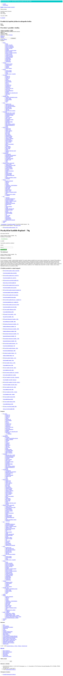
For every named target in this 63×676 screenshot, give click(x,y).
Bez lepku (7, 437)
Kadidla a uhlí (8, 159)
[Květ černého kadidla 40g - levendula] (11, 372)
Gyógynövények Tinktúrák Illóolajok (10, 636)
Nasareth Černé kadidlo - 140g (8, 316)
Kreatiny (7, 184)
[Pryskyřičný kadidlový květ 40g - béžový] (11, 382)
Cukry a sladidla (8, 137)
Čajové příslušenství (9, 90)
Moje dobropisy (6, 653)
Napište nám (5, 628)
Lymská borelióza (8, 167)
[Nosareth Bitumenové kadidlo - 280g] (10, 319)
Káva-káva (7, 133)
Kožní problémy (8, 166)
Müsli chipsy (7, 445)
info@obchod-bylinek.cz (11, 669)
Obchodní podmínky (7, 632)
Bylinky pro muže (8, 44)
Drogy (6, 72)
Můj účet (2, 648)
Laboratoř (7, 216)
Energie (6, 100)
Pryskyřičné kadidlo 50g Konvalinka (9, 297)
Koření (6, 149)
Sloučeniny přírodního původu (11, 97)
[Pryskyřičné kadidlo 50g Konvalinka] (10, 294)
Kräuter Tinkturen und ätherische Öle (10, 637)
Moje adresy (5, 654)
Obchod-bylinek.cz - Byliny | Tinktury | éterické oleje (16, 645)
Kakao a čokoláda (8, 140)
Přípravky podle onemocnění (8, 163)
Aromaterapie (5, 153)
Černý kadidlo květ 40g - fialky (8, 370)
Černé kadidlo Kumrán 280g (8, 399)
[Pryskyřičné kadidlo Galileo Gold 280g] (11, 270)
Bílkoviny (7, 182)
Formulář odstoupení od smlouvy (9, 674)
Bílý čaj (6, 82)
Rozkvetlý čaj (8, 80)
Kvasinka (7, 169)
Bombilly (10, 433)
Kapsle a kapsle (8, 70)
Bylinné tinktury (8, 65)
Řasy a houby (8, 147)
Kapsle (4, 69)
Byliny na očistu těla (9, 46)
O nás (4, 629)
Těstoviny (7, 446)
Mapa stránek (5, 633)
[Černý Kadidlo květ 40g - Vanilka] (10, 391)
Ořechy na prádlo (8, 213)
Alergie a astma (8, 164)
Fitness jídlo (7, 187)
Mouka (6, 145)
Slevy (4, 624)
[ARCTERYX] (3, 39)
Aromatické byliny (9, 54)
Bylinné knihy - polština (10, 613)
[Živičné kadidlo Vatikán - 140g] (9, 358)
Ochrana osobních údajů (7, 631)
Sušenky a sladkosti (9, 439)
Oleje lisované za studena (10, 106)
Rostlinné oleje (8, 104)
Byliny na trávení (8, 51)
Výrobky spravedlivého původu (11, 438)
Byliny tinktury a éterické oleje (9, 640)
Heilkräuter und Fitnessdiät (8, 641)
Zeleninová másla (8, 136)
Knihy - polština (6, 612)
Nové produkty (6, 626)
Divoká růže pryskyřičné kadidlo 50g (9, 282)
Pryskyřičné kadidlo (9, 158)
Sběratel (7, 151)
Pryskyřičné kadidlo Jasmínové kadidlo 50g (10, 292)
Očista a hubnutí (8, 173)
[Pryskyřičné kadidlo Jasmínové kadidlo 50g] (12, 290)
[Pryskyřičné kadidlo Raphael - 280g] (10, 348)
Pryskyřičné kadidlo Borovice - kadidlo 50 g (10, 302)
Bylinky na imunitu (9, 56)
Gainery (7, 183)
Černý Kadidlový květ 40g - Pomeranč (9, 379)
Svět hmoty (7, 178)
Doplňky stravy (6, 96)
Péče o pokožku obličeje (10, 124)
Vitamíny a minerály (9, 138)
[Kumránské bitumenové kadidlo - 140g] (11, 338)
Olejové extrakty (8, 108)
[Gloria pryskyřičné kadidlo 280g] (10, 406)
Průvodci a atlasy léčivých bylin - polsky (13, 616)
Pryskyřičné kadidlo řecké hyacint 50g (9, 287)
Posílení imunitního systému (10, 177)
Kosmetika (5, 111)
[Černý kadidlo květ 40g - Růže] (9, 387)
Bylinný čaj (7, 76)
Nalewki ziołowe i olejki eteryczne (9, 639)
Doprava (4, 630)
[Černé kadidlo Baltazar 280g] (9, 401)
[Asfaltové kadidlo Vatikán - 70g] (9, 353)
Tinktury (4, 62)
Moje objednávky (6, 650)
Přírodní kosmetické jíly (10, 114)
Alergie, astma (8, 98)
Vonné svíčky (8, 157)
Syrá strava (7, 442)
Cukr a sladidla (8, 141)
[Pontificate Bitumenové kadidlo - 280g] (11, 328)
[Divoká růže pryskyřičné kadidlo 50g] (10, 280)
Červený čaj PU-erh (9, 88)
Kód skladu (2, 233)
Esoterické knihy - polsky (10, 614)
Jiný (4, 196)
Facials (6, 211)
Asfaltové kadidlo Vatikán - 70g (8, 355)
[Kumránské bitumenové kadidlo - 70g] (11, 333)
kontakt (4, 3)
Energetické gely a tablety (10, 194)
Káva (6, 95)
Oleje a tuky (7, 447)
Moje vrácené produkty (7, 651)
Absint (6, 207)
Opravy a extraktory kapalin (10, 200)
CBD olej (7, 109)
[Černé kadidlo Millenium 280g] (9, 309)
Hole (6, 193)
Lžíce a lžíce (7, 215)
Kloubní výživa (8, 189)
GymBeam (7, 195)
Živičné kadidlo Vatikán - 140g (8, 360)
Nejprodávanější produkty (8, 627)
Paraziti (6, 172)
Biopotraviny (5, 436)
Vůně (6, 160)
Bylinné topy (7, 60)
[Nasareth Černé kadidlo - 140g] (9, 314)
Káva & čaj (7, 89)
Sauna (6, 161)
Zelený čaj (7, 78)
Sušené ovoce (8, 128)
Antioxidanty (8, 146)
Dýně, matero (8, 217)
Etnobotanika (8, 58)
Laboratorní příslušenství (10, 198)
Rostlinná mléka (8, 449)
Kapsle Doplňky (8, 71)
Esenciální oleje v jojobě (10, 112)
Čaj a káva (5, 75)
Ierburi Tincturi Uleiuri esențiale (9, 638)
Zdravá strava (5, 127)
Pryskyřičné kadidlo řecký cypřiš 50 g (9, 277)
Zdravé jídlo (7, 131)
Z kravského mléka (9, 450)
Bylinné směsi (8, 59)
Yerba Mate (7, 93)
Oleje (4, 102)
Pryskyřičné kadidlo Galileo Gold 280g (10, 273)
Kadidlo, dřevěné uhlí (9, 208)
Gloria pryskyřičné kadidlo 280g (8, 408)
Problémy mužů (8, 174)
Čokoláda (7, 440)
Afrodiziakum (8, 61)
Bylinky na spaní (8, 53)
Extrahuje (7, 66)
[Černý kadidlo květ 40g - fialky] (9, 367)
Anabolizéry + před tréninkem (11, 185)
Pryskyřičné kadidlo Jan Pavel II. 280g (10, 307)
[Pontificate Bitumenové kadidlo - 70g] (10, 324)
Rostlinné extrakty (8, 63)
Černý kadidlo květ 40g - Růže (8, 389)
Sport (6, 101)
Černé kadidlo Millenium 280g (8, 311)
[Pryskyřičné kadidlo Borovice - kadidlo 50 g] (12, 299)
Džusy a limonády (8, 452)
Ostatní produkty (8, 206)
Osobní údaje (5, 655)
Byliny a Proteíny (6, 634)
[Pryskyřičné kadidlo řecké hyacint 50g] (11, 285)
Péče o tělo (7, 122)
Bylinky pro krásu (8, 48)
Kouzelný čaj (8, 86)
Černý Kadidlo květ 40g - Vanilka (9, 394)
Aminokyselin (8, 186)
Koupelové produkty (9, 199)
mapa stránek (5, 5)
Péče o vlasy (7, 118)
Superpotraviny (8, 135)
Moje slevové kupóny (7, 656)
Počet (1, 247)
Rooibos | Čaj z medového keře (11, 92)
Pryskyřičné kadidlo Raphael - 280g (9, 350)
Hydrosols (7, 116)
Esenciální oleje (8, 107)
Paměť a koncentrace (9, 170)
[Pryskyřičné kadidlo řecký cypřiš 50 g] (11, 275)
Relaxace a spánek (9, 168)
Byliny (4, 42)
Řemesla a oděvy (8, 212)
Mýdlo (6, 126)
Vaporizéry (7, 197)
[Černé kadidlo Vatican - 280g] (9, 362)
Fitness (4, 179)
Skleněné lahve (8, 218)
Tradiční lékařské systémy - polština (12, 615)
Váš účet (2, 37)
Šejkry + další (8, 190)
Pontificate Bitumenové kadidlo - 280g (9, 331)
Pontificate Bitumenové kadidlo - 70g (9, 326)
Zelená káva (7, 87)
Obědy (4, 594)
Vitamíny (5, 221)
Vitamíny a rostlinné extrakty (11, 192)
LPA (6, 176)
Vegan (6, 441)
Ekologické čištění (9, 121)
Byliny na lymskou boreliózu (11, 52)
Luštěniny (7, 443)
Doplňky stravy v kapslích (10, 73)
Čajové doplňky (8, 81)
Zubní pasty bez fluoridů (10, 203)
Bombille (7, 91)
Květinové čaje (8, 85)
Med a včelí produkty (9, 144)
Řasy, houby (7, 134)
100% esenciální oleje (9, 105)
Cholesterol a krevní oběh (10, 165)
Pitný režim (7, 188)
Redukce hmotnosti (9, 180)
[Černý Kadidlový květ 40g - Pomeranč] (11, 377)
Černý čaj (7, 83)
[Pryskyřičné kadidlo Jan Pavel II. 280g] (11, 304)
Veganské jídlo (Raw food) (10, 150)
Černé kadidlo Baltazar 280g (8, 404)
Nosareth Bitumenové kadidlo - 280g (9, 321)
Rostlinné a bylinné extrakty (10, 50)
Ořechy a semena (8, 130)
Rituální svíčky (8, 204)
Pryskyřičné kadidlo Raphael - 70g (9, 345)
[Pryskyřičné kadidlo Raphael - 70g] (10, 227)
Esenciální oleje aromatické (10, 155)
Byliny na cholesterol (9, 47)
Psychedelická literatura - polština (11, 617)
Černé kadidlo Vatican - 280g (8, 365)
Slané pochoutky (8, 451)
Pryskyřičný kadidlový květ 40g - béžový (10, 384)
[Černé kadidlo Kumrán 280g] (9, 396)
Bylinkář (7, 49)
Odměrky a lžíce (8, 202)
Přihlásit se (2, 36)
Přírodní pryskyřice (9, 156)
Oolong (6, 79)
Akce (4, 222)
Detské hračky (6, 643)
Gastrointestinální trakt (9, 175)
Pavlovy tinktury (8, 68)
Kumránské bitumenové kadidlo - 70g (9, 336)
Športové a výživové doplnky (8, 642)
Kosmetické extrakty (9, 115)
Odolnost (7, 67)
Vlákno (6, 143)
